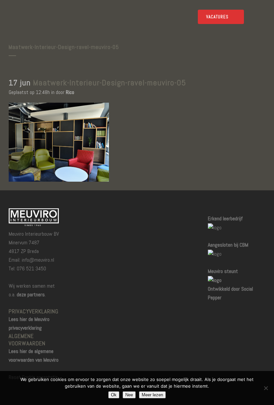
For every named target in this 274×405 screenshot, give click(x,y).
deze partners (31, 294)
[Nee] (265, 388)
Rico (70, 92)
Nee (129, 394)
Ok (114, 394)
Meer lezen (152, 394)
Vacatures (217, 17)
